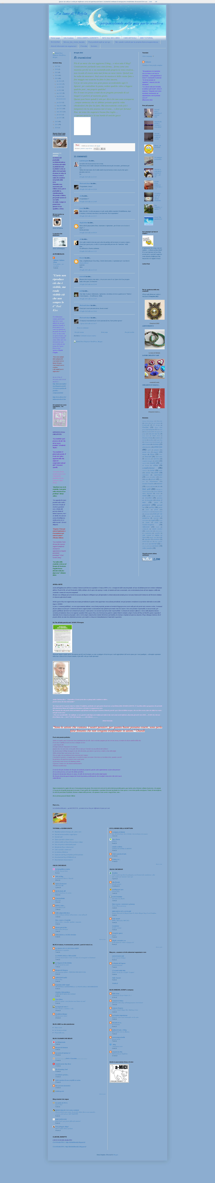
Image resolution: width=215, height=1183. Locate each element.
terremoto (156, 539)
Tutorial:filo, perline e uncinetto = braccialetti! (158, 124)
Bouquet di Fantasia (61, 970)
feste (161, 477)
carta (157, 461)
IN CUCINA (55, 42)
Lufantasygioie (84, 161)
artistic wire (146, 452)
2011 (56, 124)
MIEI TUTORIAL (146, 38)
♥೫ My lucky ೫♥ (60, 891)
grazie (153, 479)
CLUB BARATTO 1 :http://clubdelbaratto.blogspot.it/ (69, 1142)
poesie (156, 509)
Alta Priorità (116, 882)
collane (155, 465)
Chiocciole (159, 421)
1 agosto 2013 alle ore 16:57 (88, 323)
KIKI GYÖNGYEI (61, 1119)
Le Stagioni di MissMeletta (63, 963)
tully (81, 291)
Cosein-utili (145, 425)
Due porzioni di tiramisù (62, 1086)
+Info (150, 1)
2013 (56, 78)
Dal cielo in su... (117, 1023)
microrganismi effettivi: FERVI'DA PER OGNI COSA (70, 972)
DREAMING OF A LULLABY (121, 911)
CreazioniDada (60, 898)
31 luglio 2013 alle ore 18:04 (88, 311)
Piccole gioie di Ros (61, 927)
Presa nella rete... (60, 1033)
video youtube (147, 548)
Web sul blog (59, 876)
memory (155, 491)
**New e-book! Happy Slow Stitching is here (125, 1010)
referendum (145, 520)
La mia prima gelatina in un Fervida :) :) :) (158, 185)
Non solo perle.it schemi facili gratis (65, 844)
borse (160, 454)
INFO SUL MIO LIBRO (111, 38)
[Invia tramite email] (95, 149)
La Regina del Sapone (119, 963)
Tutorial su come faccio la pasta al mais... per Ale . (157, 173)
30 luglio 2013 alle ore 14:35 (88, 299)
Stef (81, 196)
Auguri (114, 935)
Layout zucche (116, 1039)
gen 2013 (59, 118)
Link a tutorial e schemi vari (63, 849)
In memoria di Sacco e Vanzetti (64, 878)
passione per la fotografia (152, 499)
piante (147, 509)
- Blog (114, 1044)
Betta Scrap (115, 993)
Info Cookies (69, 38)
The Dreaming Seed (61, 1069)
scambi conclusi (157, 529)
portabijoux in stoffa (147, 512)
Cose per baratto (155, 423)
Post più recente (79, 332)
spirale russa (152, 537)
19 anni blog (116, 891)
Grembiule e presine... (62, 1075)
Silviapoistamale (148, 442)
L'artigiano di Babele (118, 832)
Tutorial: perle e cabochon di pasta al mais (158, 113)
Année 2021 (58, 1105)
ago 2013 (60, 93)
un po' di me (89, 148)
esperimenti (158, 475)
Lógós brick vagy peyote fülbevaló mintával (67, 1121)
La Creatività (116, 1024)
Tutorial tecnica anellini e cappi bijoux (66, 834)
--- (67, 823)
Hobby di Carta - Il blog (119, 1030)
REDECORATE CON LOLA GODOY (67, 1110)
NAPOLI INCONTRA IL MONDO (122, 848)
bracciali (148, 456)
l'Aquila (148, 486)
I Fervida (83, 46)
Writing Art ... (116, 859)
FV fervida (156, 425)
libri (159, 486)
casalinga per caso (117, 889)
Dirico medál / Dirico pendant (64, 1128)
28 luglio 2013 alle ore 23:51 (88, 216)
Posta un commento (83, 328)
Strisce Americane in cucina (63, 893)
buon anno (159, 457)
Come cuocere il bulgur (119, 958)
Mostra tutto (102, 939)
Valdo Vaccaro (116, 978)
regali (153, 520)
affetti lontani (146, 444)
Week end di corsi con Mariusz (120, 1032)
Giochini (145, 427)
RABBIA (157, 438)
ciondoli (152, 463)
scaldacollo (145, 529)
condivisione (148, 467)
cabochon (156, 459)
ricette (156, 522)
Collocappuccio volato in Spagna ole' (123, 942)
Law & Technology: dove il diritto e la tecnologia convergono (130, 834)
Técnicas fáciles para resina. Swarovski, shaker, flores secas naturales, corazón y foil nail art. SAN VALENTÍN (75, 1113)
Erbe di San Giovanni (61, 929)
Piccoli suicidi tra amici (62, 965)
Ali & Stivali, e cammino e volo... (64, 1008)
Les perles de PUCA (61, 1103)
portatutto (147, 514)
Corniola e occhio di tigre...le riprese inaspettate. (157, 197)
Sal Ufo (144, 440)
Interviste (159, 429)
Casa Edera (59, 999)
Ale (80, 239)
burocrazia (147, 459)
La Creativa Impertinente (119, 1015)
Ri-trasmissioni (61, 99)
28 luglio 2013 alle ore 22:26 (88, 189)
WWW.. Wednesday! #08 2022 (120, 920)
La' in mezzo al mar (61, 1030)
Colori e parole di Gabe (119, 854)
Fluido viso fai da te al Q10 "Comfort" (123, 972)
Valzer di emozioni (61, 884)
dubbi (156, 472)
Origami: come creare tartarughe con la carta (125, 1017)
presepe (149, 516)
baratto (144, 454)
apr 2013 (60, 108)
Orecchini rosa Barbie (118, 899)
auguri (156, 452)
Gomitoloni (115, 926)
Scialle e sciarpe (116, 928)
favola (147, 477)
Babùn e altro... (60, 905)
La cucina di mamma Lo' (63, 1053)
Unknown (148, 62)
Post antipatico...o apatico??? (158, 207)
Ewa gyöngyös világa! (62, 1127)
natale (144, 495)
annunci (156, 450)
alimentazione (146, 447)
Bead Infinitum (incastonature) (64, 860)
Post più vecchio (129, 332)
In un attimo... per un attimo (58, 265)
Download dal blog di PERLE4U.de (65, 857)
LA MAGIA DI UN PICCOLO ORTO (67, 948)
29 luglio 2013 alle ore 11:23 (88, 251)
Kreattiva (115, 873)
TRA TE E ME (59, 885)
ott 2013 (59, 87)
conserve (144, 470)
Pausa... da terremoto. (157, 146)
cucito (160, 470)
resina (160, 520)
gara (146, 479)
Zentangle (157, 442)
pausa (156, 502)
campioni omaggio (147, 461)
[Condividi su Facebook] (102, 149)
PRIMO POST (156, 436)
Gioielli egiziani (116, 884)
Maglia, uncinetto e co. (119, 940)
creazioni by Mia (117, 1052)
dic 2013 (59, 81)
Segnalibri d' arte (60, 907)
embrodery (145, 475)
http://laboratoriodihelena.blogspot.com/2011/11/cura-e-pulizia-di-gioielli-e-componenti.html (59, 388)
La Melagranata (60, 1042)
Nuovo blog (58, 979)
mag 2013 (60, 105)
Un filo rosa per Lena (61, 871)
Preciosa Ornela (147, 438)
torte (150, 541)
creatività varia (154, 382)
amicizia (158, 446)
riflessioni (145, 527)
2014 (56, 75)
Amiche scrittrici (117, 847)
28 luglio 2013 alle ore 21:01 (88, 177)
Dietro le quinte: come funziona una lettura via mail (70, 1001)
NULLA (114, 841)
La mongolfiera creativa (62, 869)
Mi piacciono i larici (61, 1016)
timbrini (144, 541)
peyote (160, 507)
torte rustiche (158, 541)
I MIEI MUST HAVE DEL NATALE (65, 994)
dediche (148, 473)
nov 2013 (60, 84)
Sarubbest (151, 440)
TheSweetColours (85, 183)
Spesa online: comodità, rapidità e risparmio (68, 922)
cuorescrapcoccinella (118, 1037)
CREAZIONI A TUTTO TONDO (65, 935)
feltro (153, 477)
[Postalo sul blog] (97, 149)
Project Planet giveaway (119, 906)
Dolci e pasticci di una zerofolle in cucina (68, 1080)
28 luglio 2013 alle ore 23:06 (88, 202)
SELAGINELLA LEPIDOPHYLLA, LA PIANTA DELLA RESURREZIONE (76, 987)
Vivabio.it (115, 983)
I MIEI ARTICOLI (129, 38)
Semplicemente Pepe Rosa (63, 1064)
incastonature (154, 481)
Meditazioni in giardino (62, 950)
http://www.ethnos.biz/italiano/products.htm (59, 398)
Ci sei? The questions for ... (158, 219)
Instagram (151, 429)
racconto (156, 518)
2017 (56, 66)
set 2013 (59, 90)
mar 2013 (60, 112)
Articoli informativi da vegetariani (63, 46)
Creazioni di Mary (117, 1001)
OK (156, 1)
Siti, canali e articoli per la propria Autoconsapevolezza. (137, 42)
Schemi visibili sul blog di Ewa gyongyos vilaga (69, 842)
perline (151, 507)
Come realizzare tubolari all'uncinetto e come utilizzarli (71, 915)
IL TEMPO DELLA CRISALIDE (65, 956)
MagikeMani (83, 223)
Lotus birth (145, 436)
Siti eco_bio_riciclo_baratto (74, 42)
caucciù (144, 463)
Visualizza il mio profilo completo (152, 65)
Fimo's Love (58, 1028)
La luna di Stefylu (154, 353)
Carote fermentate (117, 965)
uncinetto (155, 546)
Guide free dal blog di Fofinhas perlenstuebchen (69, 855)
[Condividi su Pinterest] (104, 149)
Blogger (115, 1155)
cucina (152, 470)
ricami (147, 522)
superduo (147, 539)
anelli (149, 450)
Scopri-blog (159, 440)
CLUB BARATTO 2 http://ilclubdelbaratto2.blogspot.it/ (69, 1147)
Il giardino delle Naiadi (62, 985)
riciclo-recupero (148, 524)
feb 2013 (59, 115)
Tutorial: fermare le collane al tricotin (157, 136)
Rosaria (82, 258)
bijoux (152, 454)
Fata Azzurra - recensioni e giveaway (123, 904)
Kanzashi (146, 432)
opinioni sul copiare (156, 496)
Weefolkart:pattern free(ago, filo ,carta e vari (68, 832)
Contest (146, 423)
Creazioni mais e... (154, 412)
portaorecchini (158, 512)
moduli (158, 493)
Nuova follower (84, 263)
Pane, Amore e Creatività (62, 920)
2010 (56, 128)
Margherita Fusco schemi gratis (64, 847)
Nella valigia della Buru (62, 913)
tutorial (154, 543)
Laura (81, 208)
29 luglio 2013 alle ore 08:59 (88, 232)
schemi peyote (158, 531)
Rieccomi (58, 900)
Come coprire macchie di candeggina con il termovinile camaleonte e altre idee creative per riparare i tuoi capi (133, 876)
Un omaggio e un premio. (158, 158)
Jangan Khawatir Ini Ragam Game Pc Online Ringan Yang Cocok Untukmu (134, 913)
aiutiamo (156, 444)
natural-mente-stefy (118, 956)
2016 (56, 69)
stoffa (160, 537)
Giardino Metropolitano (62, 992)
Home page (55, 38)
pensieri (83, 148)
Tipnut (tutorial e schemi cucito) (64, 839)
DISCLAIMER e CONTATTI (87, 38)
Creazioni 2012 (154, 323)
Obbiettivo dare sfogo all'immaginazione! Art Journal (127, 1002)
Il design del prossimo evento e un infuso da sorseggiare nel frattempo (75, 957)
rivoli (157, 527)
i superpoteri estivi (117, 1046)
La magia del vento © (61, 1007)
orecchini (148, 498)
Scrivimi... (94, 46)
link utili (146, 488)
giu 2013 (59, 102)
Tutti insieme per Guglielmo (120, 1054)
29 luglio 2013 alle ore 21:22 (88, 270)
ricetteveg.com (59, 1091)
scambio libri (149, 531)
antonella (82, 276)
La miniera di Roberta (61, 852)
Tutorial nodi (58, 837)
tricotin (146, 544)
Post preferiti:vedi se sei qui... (99, 42)
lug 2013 (59, 96)
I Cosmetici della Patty (118, 970)
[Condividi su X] (99, 149)
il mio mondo (116, 919)
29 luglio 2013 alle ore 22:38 (88, 284)
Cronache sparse (117, 933)
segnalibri (157, 533)
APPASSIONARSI (61, 978)
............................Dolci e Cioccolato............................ (71, 1058)
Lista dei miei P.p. (154, 434)
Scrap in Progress (117, 1008)
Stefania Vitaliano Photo (58, 261)
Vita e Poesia (116, 839)
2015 (56, 72)
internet (159, 483)
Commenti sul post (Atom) (88, 336)
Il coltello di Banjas (61, 1014)
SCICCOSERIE (117, 897)
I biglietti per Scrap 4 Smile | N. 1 (121, 995)
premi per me (157, 514)
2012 (56, 121)
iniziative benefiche (147, 484)
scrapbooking (147, 533)
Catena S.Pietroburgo (148, 421)
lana (153, 486)
